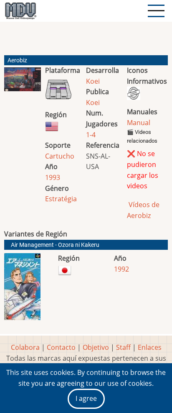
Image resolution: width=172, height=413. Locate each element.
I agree (86, 398)
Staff (123, 347)
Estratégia (61, 198)
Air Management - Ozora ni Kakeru (55, 245)
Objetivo (96, 347)
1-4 (91, 134)
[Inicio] (20, 11)
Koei (93, 81)
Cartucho (59, 156)
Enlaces (150, 347)
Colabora (25, 347)
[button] (22, 82)
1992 (121, 269)
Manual (138, 122)
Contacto (61, 347)
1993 (52, 177)
